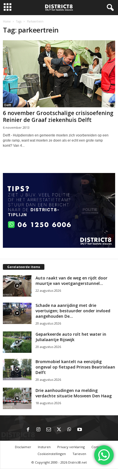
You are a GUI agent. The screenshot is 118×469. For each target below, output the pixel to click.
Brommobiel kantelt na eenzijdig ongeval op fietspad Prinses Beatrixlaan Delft (75, 367)
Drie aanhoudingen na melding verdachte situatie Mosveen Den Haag (74, 393)
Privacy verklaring (71, 447)
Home (7, 21)
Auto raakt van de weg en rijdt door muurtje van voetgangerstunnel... (71, 280)
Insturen (44, 447)
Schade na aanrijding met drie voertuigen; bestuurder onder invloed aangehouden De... (73, 311)
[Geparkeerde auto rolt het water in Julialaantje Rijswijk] (17, 342)
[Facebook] (28, 429)
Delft (7, 105)
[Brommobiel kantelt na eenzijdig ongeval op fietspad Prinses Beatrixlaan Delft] (17, 369)
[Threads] (90, 429)
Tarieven (79, 454)
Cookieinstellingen (52, 454)
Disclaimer (23, 447)
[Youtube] (79, 429)
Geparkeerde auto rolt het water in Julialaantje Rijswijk (71, 336)
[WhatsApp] (69, 429)
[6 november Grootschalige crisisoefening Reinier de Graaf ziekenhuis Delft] (59, 73)
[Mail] (48, 429)
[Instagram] (38, 429)
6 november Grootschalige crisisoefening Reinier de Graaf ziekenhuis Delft (58, 116)
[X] (59, 429)
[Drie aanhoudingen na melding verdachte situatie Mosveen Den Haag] (17, 398)
